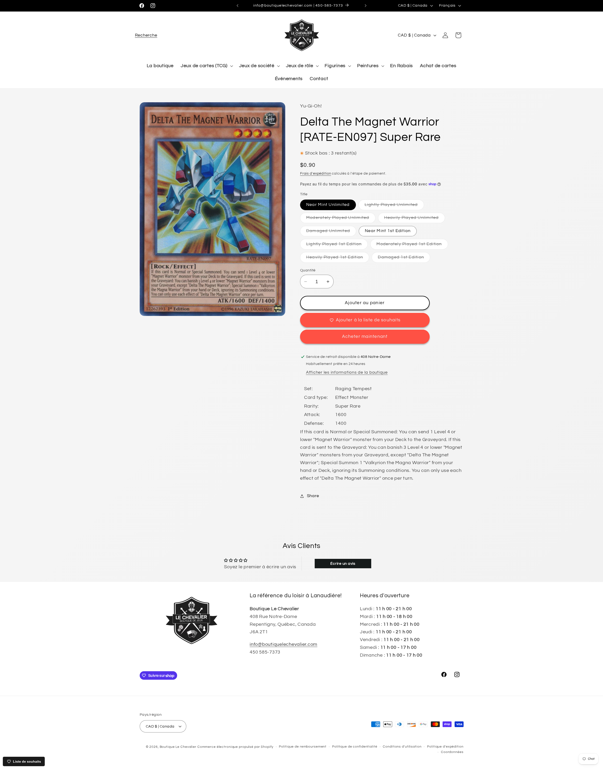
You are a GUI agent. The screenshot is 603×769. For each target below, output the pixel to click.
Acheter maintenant (365, 336)
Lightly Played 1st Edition (337, 246)
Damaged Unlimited (331, 232)
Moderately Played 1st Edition (412, 246)
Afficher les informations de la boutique (347, 372)
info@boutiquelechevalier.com (283, 644)
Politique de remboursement (302, 746)
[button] (146, 35)
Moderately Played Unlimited (340, 219)
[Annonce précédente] (237, 5)
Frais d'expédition (315, 173)
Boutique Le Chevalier (178, 746)
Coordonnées (452, 752)
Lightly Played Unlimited (394, 206)
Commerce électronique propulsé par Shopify (235, 746)
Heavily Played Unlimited (414, 219)
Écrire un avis (342, 563)
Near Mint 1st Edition (388, 231)
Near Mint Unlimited (328, 205)
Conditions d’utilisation (402, 746)
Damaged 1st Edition (404, 259)
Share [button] (313, 496)
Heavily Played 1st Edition (337, 259)
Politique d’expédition (445, 746)
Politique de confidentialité (354, 746)
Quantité (308, 270)
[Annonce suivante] (365, 5)
